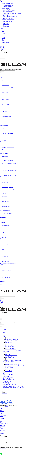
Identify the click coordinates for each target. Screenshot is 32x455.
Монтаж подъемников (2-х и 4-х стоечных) (9, 10)
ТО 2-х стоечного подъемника (7, 6)
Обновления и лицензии (5, 14)
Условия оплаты (2, 425)
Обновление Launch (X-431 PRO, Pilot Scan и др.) (10, 16)
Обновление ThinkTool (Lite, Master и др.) (8, 17)
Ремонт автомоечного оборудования (8, 21)
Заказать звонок (2, 309)
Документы (3, 41)
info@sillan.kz (2, 49)
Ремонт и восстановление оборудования (7, 20)
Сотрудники (3, 30)
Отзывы (3, 32)
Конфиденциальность (3, 448)
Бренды (1, 409)
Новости (3, 31)
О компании (3, 29)
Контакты (1, 416)
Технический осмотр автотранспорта (8, 5)
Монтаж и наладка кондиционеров (8, 9)
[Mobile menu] (1, 303)
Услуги (1, 410)
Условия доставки (2, 426)
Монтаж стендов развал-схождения (8, 11)
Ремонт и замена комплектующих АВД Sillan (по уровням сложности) (12, 22)
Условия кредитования (3, 427)
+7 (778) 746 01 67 (2, 429)
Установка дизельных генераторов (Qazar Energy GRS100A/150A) (12, 13)
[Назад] (4, 335)
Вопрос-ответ (2, 428)
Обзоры (3, 39)
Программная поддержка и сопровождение (8, 19)
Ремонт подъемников (6, 24)
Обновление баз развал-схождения (8, 18)
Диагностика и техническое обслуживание (7, 3)
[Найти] (3, 71)
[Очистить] (14, 70)
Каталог (1, 408)
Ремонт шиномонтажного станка (7, 25)
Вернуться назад (2, 406)
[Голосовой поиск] (1, 71)
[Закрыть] (1, 326)
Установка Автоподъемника (6, 26)
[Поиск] (1, 318)
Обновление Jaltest (5, 15)
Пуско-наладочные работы (7, 12)
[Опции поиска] (0, 297)
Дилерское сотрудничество (5, 34)
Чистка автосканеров (6, 7)
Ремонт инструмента (6, 23)
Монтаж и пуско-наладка (5, 8)
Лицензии (3, 33)
